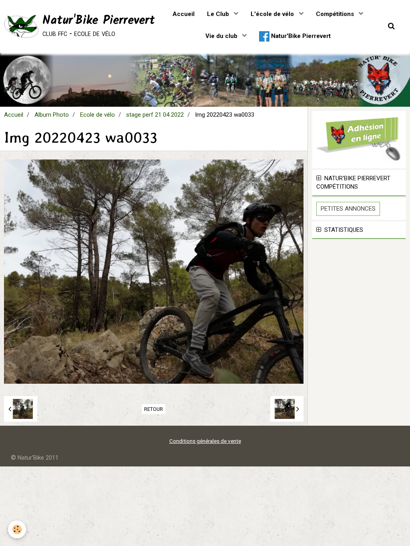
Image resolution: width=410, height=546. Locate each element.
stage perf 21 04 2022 (155, 114)
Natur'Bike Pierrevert (300, 36)
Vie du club (222, 36)
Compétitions (336, 14)
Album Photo (51, 114)
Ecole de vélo (97, 114)
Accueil (184, 14)
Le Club (219, 14)
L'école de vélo (273, 14)
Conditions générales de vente (205, 441)
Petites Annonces (348, 208)
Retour (153, 409)
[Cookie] (17, 529)
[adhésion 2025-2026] (359, 139)
